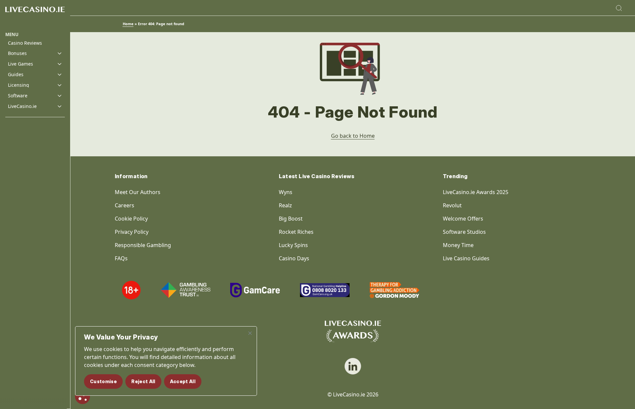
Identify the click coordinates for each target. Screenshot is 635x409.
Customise (103, 381)
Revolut (453, 205)
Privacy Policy (131, 231)
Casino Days (294, 258)
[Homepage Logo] (35, 15)
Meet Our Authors (137, 192)
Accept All (183, 381)
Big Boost (291, 218)
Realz (285, 205)
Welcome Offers (463, 218)
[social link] (353, 366)
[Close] (250, 333)
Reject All (143, 381)
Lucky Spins (293, 245)
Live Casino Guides (466, 258)
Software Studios (464, 231)
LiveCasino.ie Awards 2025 (475, 192)
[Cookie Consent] (82, 396)
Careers (124, 205)
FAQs (121, 258)
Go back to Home (353, 135)
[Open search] (619, 8)
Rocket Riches (296, 231)
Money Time (458, 245)
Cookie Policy (131, 218)
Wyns (285, 192)
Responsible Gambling (143, 245)
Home (128, 23)
